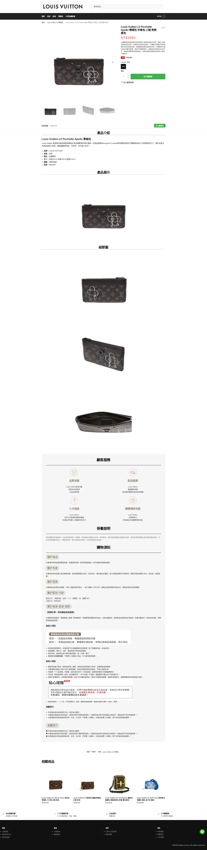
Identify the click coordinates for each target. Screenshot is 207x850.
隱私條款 (109, 834)
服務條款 (57, 834)
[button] (161, 16)
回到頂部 (45, 126)
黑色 (123, 66)
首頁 (43, 22)
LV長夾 (152, 44)
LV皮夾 (123, 42)
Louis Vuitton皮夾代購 (74, 487)
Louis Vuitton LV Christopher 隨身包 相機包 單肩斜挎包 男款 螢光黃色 (119, 799)
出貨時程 (5, 831)
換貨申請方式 (6, 834)
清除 (122, 71)
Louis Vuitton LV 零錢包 (55, 22)
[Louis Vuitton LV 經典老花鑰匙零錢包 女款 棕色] (87, 781)
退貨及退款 (6, 837)
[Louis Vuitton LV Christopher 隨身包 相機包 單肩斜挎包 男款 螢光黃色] (164, 28)
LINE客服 (160, 837)
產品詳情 (54, 126)
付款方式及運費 (111, 831)
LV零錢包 (132, 143)
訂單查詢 (57, 831)
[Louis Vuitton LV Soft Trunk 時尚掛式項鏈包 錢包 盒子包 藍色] (162, 28)
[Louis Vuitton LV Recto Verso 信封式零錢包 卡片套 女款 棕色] (56, 781)
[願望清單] (66, 770)
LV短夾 (158, 47)
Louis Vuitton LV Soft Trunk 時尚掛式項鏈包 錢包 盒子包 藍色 (151, 799)
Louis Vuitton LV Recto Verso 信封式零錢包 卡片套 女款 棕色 (56, 799)
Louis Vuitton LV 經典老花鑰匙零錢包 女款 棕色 (87, 799)
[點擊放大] (79, 62)
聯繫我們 (160, 834)
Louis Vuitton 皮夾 (49, 143)
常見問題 (160, 831)
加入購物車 (148, 76)
